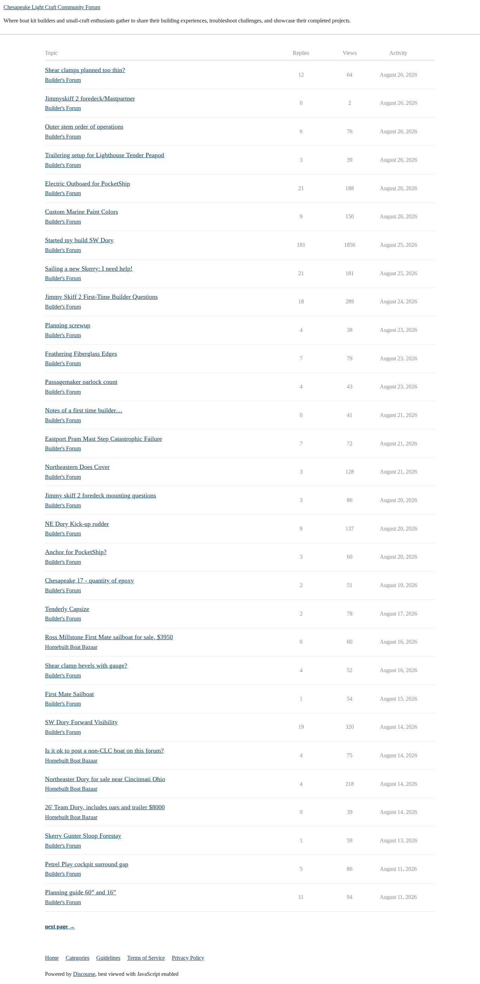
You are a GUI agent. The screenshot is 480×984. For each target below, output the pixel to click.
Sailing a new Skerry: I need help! (88, 268)
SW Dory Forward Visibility (81, 722)
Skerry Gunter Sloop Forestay (83, 835)
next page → (60, 927)
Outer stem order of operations (84, 126)
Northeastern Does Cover (77, 466)
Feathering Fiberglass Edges (81, 353)
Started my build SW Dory (79, 240)
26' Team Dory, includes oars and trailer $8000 (105, 807)
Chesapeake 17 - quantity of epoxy (89, 580)
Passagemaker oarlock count (81, 381)
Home (52, 958)
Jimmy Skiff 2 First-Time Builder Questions (101, 296)
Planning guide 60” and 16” (80, 892)
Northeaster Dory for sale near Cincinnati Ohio (105, 779)
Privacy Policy (188, 958)
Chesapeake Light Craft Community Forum (52, 7)
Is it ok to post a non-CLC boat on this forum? (104, 750)
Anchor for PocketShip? (75, 551)
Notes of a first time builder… (83, 410)
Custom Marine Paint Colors (81, 211)
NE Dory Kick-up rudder (77, 523)
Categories (77, 958)
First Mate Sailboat (69, 693)
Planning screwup (67, 325)
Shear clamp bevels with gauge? (86, 665)
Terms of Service (146, 958)
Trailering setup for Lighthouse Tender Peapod (104, 155)
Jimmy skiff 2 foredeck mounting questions (100, 495)
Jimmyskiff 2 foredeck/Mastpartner (90, 98)
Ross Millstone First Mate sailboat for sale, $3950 (109, 637)
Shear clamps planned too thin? (85, 69)
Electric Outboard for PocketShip (87, 183)
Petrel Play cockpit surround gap (86, 864)
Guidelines (108, 958)
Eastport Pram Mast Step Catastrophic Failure (103, 438)
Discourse (84, 974)
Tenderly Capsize (67, 608)
